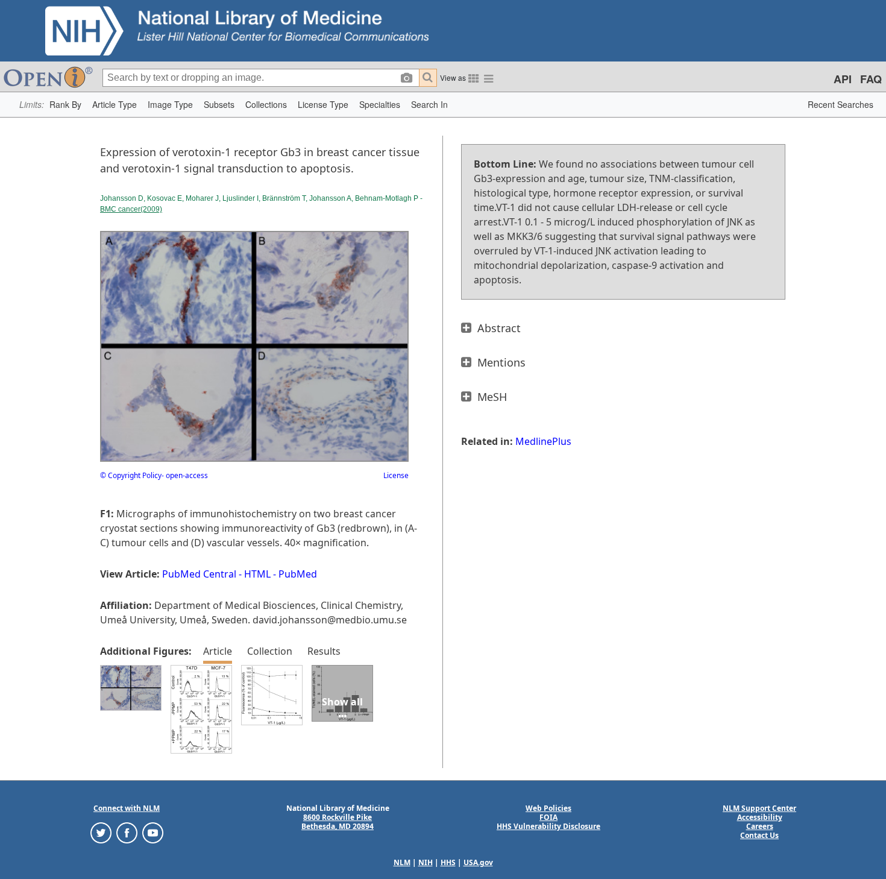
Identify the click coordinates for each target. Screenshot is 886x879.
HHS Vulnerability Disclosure (548, 826)
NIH (425, 862)
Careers (759, 826)
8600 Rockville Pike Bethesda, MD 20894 (337, 821)
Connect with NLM (126, 808)
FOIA (548, 817)
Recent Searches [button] (840, 104)
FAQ (871, 79)
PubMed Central (199, 574)
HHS (448, 862)
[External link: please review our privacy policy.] (101, 832)
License (396, 475)
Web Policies (548, 808)
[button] (65, 104)
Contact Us (759, 835)
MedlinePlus (543, 441)
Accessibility (759, 817)
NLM (402, 862)
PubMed (297, 574)
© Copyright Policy (131, 475)
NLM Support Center (759, 808)
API (843, 79)
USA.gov (478, 862)
